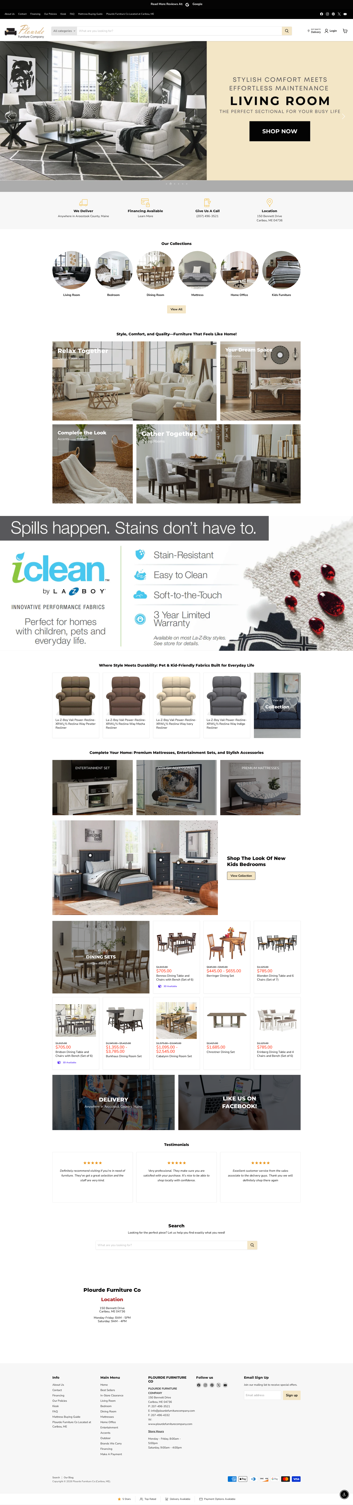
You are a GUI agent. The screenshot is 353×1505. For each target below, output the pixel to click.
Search (56, 1477)
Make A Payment (111, 1454)
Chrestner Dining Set (221, 1052)
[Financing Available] (146, 210)
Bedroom (106, 1406)
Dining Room (108, 1411)
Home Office (108, 1422)
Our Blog (69, 1477)
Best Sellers (107, 1390)
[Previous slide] (10, 116)
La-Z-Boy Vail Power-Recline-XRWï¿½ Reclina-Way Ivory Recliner (176, 724)
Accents (105, 1433)
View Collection (241, 876)
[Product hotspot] (90, 855)
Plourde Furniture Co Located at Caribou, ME (130, 14)
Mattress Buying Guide (90, 14)
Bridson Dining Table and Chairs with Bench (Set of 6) (74, 1054)
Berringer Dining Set (220, 976)
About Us (10, 14)
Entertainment (109, 1427)
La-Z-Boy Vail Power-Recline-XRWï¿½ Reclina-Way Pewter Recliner (76, 724)
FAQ (72, 14)
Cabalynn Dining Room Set (174, 1056)
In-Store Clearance (111, 1395)
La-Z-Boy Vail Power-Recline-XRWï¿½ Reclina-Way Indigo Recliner (227, 724)
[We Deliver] (83, 210)
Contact (22, 14)
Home (104, 1385)
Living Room (108, 1401)
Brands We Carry (111, 1443)
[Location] (270, 210)
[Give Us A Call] (207, 210)
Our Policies (50, 14)
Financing (35, 14)
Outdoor (105, 1438)
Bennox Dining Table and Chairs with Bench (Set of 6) (174, 978)
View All (176, 309)
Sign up (292, 1395)
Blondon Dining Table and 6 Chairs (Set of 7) (275, 978)
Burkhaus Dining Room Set (124, 1056)
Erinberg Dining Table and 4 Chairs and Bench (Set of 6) (275, 1054)
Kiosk (63, 14)
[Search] (287, 31)
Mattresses (107, 1417)
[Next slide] (343, 116)
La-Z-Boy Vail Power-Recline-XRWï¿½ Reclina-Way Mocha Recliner (126, 724)
